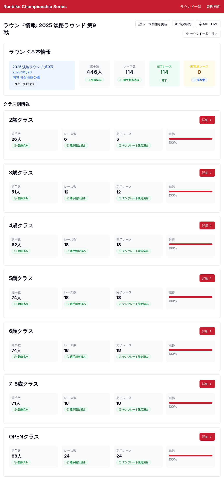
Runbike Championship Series (35, 6)
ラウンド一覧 (190, 6)
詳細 (205, 120)
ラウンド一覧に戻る (204, 33)
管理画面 (213, 6)
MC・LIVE (210, 24)
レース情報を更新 (155, 24)
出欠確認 (185, 24)
